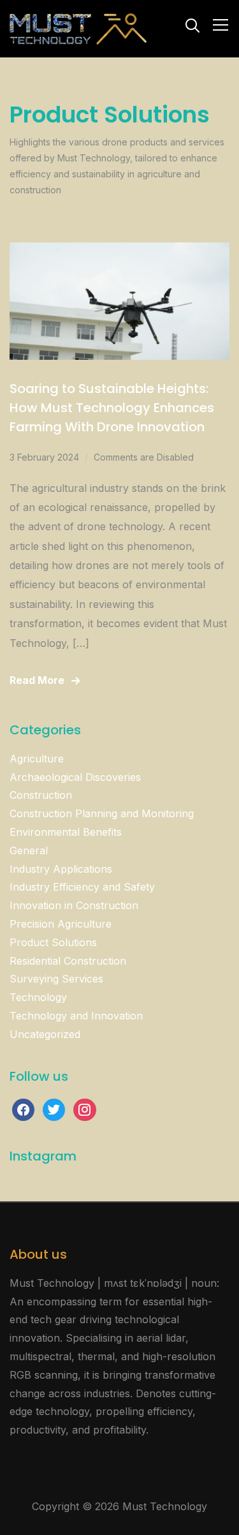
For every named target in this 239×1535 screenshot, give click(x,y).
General (29, 850)
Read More (37, 680)
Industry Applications (61, 869)
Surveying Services (56, 978)
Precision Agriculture (61, 923)
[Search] (192, 24)
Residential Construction (68, 960)
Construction (41, 795)
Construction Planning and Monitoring (102, 813)
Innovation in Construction (74, 905)
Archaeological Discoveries (75, 777)
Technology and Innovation (76, 1015)
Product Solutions (53, 942)
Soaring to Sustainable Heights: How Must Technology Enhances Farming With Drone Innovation (112, 408)
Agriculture (37, 758)
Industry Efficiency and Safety (82, 886)
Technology (38, 997)
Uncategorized (45, 1034)
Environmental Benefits (66, 832)
